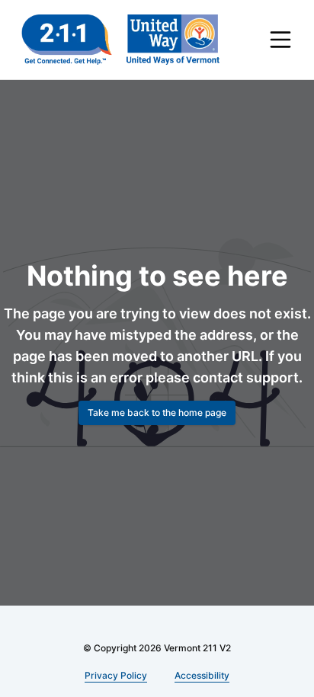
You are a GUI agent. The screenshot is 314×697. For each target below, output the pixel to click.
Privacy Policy (117, 675)
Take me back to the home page (157, 423)
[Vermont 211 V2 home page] (120, 39)
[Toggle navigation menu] (280, 39)
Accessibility (200, 675)
